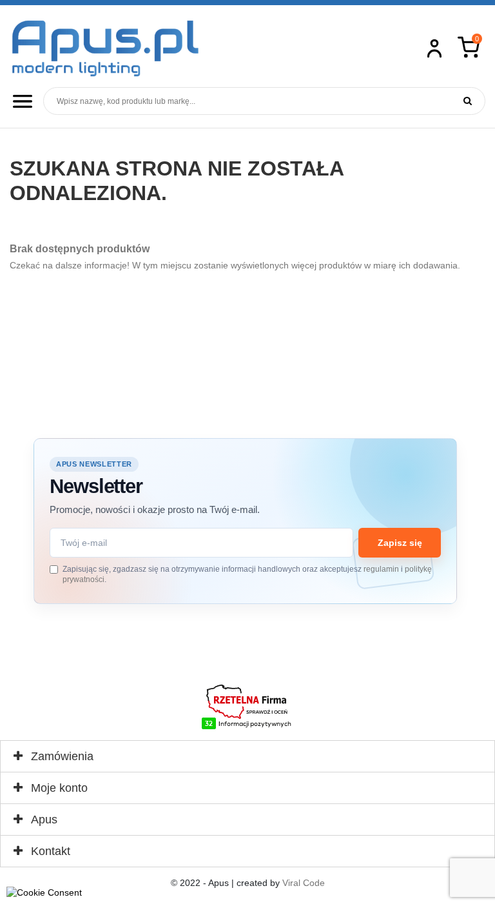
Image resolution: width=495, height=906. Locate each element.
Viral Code (303, 883)
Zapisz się (400, 543)
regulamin (381, 569)
